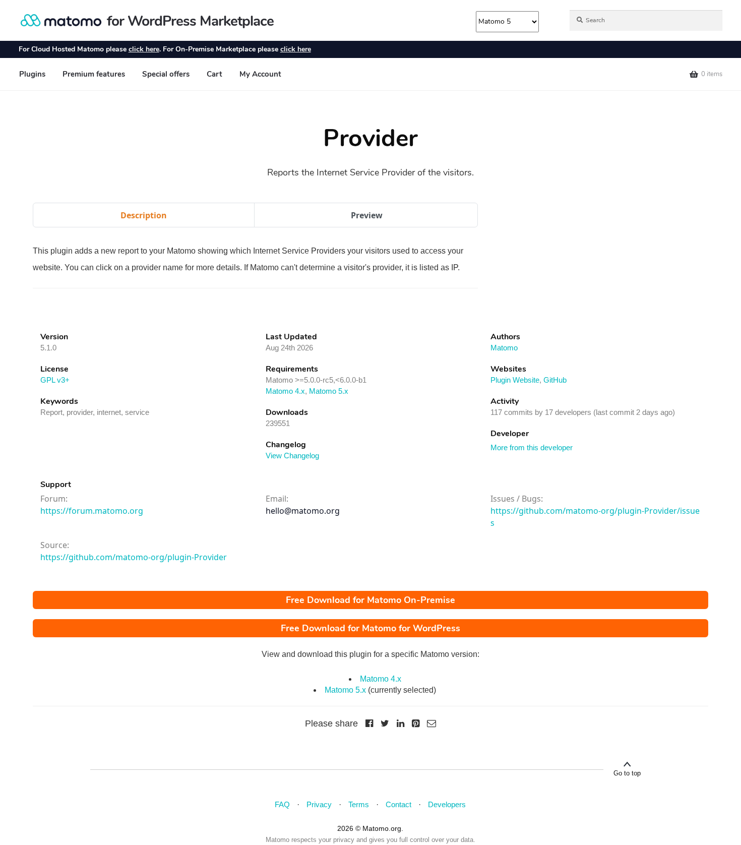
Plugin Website (514, 380)
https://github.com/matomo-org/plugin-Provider (133, 557)
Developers (447, 804)
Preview (367, 215)
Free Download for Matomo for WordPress (370, 628)
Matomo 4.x (285, 391)
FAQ (282, 804)
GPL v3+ (55, 380)
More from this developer (531, 447)
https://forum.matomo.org (91, 510)
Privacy (319, 804)
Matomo (504, 347)
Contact (398, 804)
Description (143, 215)
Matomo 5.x (328, 391)
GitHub (555, 380)
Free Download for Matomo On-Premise (370, 600)
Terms (358, 804)
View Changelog (292, 455)
